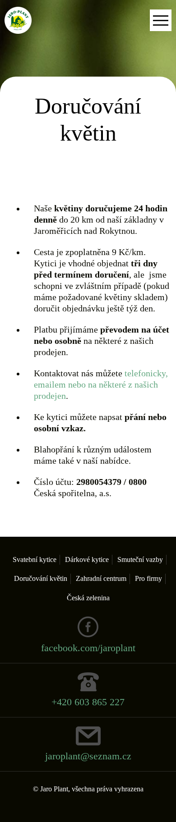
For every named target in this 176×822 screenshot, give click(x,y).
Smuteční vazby (140, 559)
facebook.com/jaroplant (88, 647)
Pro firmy (148, 578)
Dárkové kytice (87, 559)
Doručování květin (40, 578)
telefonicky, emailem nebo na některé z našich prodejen (101, 384)
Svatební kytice (34, 559)
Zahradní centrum (101, 578)
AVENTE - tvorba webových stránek (88, 804)
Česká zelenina (88, 598)
